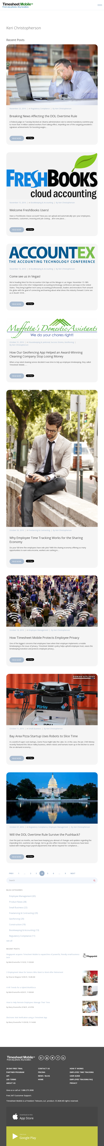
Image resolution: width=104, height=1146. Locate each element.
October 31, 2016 (17, 342)
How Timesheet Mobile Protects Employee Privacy (44, 637)
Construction (17, 924)
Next (73, 873)
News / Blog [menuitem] (44, 1076)
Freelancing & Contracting (39, 530)
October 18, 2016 (17, 630)
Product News (18, 901)
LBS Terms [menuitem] (11, 1079)
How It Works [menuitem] (76, 1068)
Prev (11, 873)
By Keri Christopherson (62, 108)
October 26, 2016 (17, 530)
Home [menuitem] (40, 1079)
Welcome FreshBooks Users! (29, 210)
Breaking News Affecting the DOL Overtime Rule (43, 116)
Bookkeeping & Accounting (42, 202)
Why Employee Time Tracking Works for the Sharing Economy (46, 540)
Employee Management (38, 630)
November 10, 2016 (18, 269)
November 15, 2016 (18, 202)
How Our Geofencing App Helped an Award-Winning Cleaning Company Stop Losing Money (46, 354)
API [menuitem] (7, 1076)
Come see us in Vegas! (25, 276)
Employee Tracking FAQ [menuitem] (81, 1079)
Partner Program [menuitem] (15, 1072)
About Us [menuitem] (10, 1083)
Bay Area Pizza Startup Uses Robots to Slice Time (44, 736)
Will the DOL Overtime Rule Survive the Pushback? (45, 834)
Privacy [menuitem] (73, 1083)
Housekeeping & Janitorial (39, 342)
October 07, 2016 (17, 827)
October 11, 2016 (17, 728)
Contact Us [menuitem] (44, 1068)
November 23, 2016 (18, 108)
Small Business (35, 728)
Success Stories (57, 342)
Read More (16, 138)
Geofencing (69, 342)
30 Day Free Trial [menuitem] (14, 1068)
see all (9, 940)
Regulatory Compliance (40, 108)
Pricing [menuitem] (41, 1072)
